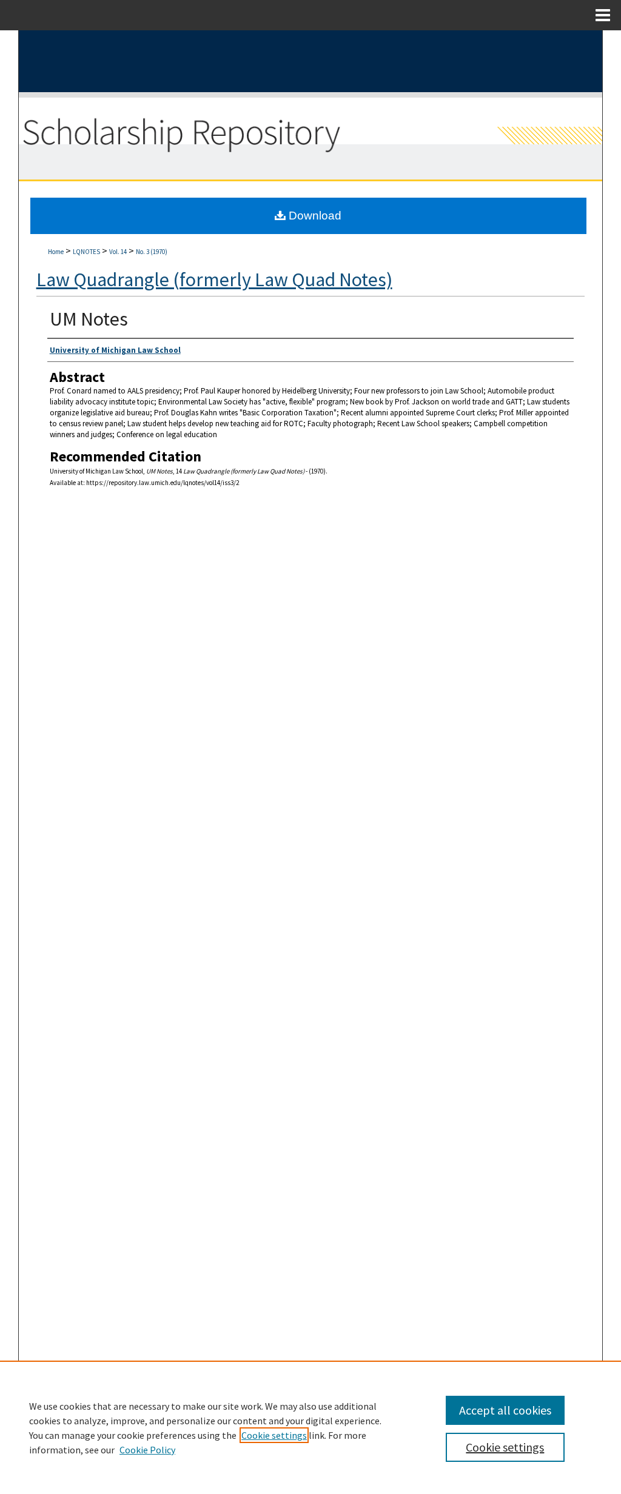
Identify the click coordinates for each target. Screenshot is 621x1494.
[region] (310, 1427)
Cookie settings (274, 1435)
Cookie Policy (147, 1450)
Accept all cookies (505, 1410)
